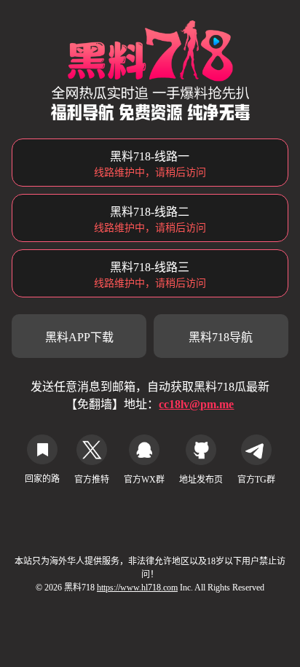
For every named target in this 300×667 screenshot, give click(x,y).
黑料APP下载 (79, 337)
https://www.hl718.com (137, 587)
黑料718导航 (221, 337)
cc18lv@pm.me (196, 404)
